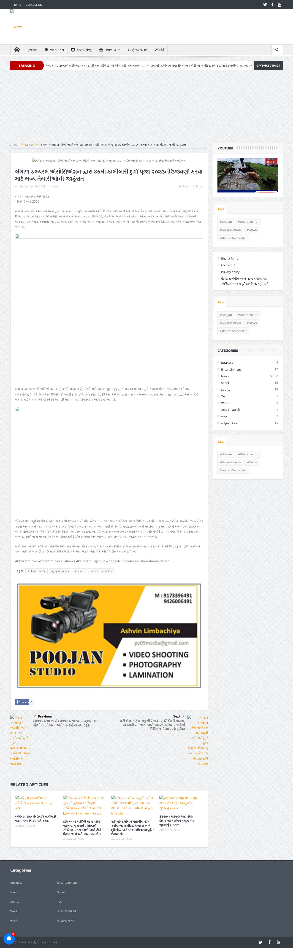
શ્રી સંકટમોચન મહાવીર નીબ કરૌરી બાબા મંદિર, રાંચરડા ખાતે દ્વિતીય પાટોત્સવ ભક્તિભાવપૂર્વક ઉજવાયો (186, 65)
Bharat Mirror (230, 258)
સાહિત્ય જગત (137, 50)
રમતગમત (57, 50)
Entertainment (231, 369)
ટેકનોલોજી (84, 50)
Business (227, 362)
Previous (45, 716)
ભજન (224, 416)
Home (17, 4)
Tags (221, 209)
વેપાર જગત (113, 50)
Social (225, 383)
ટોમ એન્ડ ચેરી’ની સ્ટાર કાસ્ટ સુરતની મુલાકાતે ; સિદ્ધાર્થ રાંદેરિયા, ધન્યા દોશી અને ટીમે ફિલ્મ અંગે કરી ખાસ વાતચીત (82, 827)
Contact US (34, 4)
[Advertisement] (146, 107)
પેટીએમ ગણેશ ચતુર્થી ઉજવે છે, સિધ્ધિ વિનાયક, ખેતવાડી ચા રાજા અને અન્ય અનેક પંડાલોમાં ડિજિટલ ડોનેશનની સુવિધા (152, 724)
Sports (225, 389)
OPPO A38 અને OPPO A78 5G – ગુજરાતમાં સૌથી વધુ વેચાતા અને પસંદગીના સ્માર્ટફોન (65, 723)
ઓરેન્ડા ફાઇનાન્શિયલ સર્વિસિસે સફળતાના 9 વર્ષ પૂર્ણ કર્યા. (35, 818)
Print (186, 186)
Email (199, 186)
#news (79, 571)
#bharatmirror (36, 571)
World (159, 50)
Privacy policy (230, 272)
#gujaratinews (60, 571)
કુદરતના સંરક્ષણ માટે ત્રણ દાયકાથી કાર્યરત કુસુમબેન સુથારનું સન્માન (176, 820)
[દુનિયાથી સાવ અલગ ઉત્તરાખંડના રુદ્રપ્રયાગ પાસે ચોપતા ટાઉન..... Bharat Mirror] (247, 175)
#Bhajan (226, 221)
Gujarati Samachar (101, 571)
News (55, 186)
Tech (224, 396)
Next (176, 716)
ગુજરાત (32, 50)
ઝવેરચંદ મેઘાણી (230, 410)
